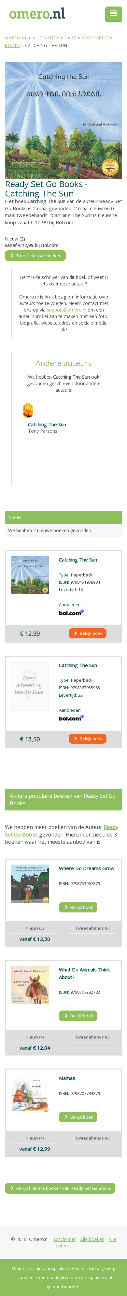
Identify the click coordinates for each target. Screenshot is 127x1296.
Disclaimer (65, 1239)
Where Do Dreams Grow (87, 868)
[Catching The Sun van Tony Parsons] (28, 410)
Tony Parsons (42, 431)
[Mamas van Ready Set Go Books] (30, 1093)
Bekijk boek (91, 633)
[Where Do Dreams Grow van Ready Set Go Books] (30, 884)
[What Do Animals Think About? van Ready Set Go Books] (30, 985)
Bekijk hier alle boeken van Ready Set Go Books (63, 1188)
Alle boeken (92, 1239)
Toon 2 (38, 255)
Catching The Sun (47, 424)
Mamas (67, 1078)
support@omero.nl (66, 310)
